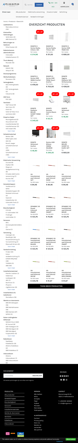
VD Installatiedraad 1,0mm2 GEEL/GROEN (66, 273)
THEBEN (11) (10, 263)
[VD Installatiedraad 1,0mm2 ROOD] (51, 261)
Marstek (37, 406)
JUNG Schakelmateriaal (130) (12, 152)
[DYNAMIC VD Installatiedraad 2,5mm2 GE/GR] (51, 229)
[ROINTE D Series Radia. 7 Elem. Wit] (51, 37)
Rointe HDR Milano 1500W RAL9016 (50, 145)
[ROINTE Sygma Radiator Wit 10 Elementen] (66, 67)
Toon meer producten (51, 286)
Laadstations (8, 25)
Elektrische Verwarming (11, 160)
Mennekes (37, 408)
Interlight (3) (10, 235)
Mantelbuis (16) (11, 297)
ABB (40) (9, 266)
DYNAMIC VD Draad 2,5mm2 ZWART (35, 209)
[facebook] (61, 380)
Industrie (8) (10, 94)
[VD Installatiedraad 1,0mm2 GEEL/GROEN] (66, 261)
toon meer (11, 131)
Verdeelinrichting (9, 249)
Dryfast (36, 403)
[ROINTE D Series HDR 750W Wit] (66, 37)
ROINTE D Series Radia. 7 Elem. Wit (51, 48)
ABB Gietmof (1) (11, 39)
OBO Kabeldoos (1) (12, 350)
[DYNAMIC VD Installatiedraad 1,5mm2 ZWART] (51, 197)
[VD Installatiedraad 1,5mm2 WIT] (35, 165)
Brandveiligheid (9, 208)
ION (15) (8, 141)
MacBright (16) (11, 237)
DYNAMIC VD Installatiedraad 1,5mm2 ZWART (51, 209)
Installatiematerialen (12, 409)
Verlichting (63, 12)
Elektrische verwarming (36, 12)
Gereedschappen (9, 184)
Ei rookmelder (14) (12, 212)
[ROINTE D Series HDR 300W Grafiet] (35, 67)
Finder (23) (9, 252)
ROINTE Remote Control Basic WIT (51, 111)
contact (37, 418)
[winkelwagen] (73, 5)
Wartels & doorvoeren (12, 413)
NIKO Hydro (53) (11, 139)
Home (5, 21)
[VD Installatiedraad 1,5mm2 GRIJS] (66, 165)
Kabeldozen (7, 339)
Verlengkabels (8, 82)
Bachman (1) (10, 282)
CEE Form (6, 97)
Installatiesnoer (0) (12, 126)
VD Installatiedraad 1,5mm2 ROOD (51, 177)
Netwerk (6, 66)
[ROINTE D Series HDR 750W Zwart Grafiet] (51, 67)
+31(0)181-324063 (66, 401)
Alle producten (21, 12)
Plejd (35, 401)
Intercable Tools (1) (12, 202)
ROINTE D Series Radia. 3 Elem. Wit (35, 48)
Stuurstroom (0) (11, 122)
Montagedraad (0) (12, 119)
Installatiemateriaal (10, 271)
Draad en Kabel (8, 117)
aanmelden (64, 7)
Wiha (36, 396)
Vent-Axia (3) (10, 107)
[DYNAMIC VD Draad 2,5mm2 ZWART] (35, 197)
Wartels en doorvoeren (11, 300)
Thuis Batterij (8, 60)
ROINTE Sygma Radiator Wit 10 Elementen (67, 79)
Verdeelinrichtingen (37, 17)
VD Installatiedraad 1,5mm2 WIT (35, 177)
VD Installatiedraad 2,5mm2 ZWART (66, 241)
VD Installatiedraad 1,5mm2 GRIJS (66, 177)
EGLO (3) (9, 109)
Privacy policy (38, 420)
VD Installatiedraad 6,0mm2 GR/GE (35, 273)
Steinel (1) (9, 229)
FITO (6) (8, 210)
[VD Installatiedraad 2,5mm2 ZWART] (66, 229)
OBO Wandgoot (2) (12, 329)
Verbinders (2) (10, 37)
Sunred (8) (9, 162)
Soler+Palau (38, 410)
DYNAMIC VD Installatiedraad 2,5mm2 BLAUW (35, 241)
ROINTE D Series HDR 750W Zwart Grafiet (50, 79)
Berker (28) (10, 136)
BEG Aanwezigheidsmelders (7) (14, 225)
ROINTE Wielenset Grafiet (34, 144)
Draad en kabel (52, 12)
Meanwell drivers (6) (13, 244)
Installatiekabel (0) (12, 124)
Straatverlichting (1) (13, 239)
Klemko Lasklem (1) (12, 273)
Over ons (37, 423)
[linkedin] (63, 380)
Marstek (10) (10, 63)
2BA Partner (38, 430)
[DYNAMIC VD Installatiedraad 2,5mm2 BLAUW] (35, 229)
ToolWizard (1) (10, 186)
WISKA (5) (9, 314)
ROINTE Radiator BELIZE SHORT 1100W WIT (36, 112)
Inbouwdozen (8, 354)
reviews (63, 372)
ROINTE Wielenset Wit (65, 110)
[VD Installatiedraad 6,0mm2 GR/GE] (35, 261)
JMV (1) (8, 280)
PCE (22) (9, 99)
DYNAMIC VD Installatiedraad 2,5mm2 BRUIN (66, 209)
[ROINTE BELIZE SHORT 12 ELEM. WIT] (66, 133)
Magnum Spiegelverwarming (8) (12, 169)
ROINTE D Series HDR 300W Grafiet (36, 78)
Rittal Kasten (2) (11, 47)
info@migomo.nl (66, 403)
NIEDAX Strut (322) (12, 322)
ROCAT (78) (9, 68)
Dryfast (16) (10, 165)
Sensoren (6, 220)
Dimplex (37, 399)
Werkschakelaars (9, 77)
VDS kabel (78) (11, 129)
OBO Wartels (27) (11, 312)
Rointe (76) (9, 178)
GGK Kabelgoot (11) (12, 327)
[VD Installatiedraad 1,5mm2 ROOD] (51, 165)
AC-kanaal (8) (10, 324)
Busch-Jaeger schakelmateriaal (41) (12, 145)
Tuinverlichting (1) (12, 242)
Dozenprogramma (9, 74)
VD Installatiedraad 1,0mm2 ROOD (51, 273)
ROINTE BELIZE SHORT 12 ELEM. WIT (65, 145)
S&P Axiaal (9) (11, 105)
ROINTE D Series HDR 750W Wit (66, 48)
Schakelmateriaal (22, 17)
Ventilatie (6, 102)
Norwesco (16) (10, 79)
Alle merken (38, 394)
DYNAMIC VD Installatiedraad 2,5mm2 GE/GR (51, 241)
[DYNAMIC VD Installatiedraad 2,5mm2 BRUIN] (66, 197)
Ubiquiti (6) (10, 70)
